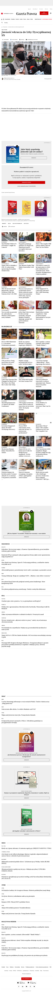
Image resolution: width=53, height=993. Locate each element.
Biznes (3, 560)
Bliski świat (4, 859)
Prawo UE (4, 604)
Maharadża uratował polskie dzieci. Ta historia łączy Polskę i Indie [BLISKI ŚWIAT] (26, 862)
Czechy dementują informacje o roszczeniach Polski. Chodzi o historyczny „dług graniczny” (25, 702)
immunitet (4, 223)
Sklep (51, 9)
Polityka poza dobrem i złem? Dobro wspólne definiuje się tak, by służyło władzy (25, 941)
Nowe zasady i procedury (26, 829)
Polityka (3, 598)
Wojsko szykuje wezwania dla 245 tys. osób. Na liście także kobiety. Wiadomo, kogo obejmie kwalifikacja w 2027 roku (26, 362)
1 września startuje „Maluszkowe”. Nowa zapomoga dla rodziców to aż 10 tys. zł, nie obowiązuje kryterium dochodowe (43, 362)
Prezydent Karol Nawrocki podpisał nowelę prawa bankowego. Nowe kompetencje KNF (23, 582)
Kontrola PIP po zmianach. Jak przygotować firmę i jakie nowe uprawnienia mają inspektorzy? (26, 556)
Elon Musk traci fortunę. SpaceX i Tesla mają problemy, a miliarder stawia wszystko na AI (25, 563)
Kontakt (3, 967)
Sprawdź (33, 158)
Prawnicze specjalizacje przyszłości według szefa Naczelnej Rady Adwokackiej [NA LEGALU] (26, 877)
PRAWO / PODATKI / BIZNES (26, 791)
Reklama (12, 967)
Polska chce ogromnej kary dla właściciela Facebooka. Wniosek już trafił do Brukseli (26, 608)
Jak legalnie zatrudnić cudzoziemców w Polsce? (26, 831)
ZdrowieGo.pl (32, 970)
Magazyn (3, 547)
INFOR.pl (14, 970)
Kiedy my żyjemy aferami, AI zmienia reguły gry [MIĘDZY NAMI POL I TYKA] (25, 343)
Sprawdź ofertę (26, 182)
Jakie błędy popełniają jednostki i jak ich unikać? (32, 150)
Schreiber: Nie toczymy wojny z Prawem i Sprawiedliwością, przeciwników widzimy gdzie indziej (25, 550)
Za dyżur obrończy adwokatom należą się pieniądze (18, 896)
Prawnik (3, 567)
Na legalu (4, 874)
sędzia (9, 223)
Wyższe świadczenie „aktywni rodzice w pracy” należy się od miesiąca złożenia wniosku (24, 621)
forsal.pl (41, 9)
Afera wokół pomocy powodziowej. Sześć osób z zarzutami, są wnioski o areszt (26, 570)
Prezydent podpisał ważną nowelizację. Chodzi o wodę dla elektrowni (23, 589)
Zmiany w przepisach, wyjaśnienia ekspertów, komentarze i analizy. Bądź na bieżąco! (26, 794)
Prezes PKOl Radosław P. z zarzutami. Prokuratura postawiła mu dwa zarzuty (9, 343)
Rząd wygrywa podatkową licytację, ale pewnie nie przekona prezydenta (24, 955)
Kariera (22, 967)
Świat (3, 573)
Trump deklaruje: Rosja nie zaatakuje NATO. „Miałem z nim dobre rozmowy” (26, 576)
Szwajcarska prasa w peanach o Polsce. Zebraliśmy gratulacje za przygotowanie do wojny (22, 721)
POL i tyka (4, 846)
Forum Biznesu (46, 970)
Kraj (3, 579)
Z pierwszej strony (6, 851)
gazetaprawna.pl (26, 970)
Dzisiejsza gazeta (8, 13)
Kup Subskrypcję (44, 13)
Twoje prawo (4, 29)
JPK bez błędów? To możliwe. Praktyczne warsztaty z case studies (26, 533)
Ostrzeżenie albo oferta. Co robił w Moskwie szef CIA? (19, 709)
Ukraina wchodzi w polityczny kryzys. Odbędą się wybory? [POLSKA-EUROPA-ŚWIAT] (24, 870)
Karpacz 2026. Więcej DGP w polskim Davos (16, 902)
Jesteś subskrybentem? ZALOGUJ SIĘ (27, 186)
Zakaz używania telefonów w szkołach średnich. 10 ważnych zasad (23, 614)
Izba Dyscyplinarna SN (17, 223)
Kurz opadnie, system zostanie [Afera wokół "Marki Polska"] (43, 343)
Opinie (3, 712)
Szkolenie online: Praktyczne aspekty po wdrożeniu (32, 154)
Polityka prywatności (30, 967)
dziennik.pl (35, 9)
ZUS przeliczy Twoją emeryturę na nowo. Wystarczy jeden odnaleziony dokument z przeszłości (9, 362)
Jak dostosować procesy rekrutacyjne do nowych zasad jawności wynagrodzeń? (26, 756)
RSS (50, 967)
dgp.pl (29, 9)
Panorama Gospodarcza (26, 973)
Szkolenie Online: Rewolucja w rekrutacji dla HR (26, 753)
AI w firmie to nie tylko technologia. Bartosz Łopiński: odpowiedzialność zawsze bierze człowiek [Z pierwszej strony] (25, 855)
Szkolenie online (26, 531)
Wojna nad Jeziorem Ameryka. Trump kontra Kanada (18, 715)
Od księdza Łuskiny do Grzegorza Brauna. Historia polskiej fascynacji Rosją (26, 890)
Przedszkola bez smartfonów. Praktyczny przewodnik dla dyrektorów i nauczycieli (24, 628)
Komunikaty (17, 967)
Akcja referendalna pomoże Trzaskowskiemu (16, 908)
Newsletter (37, 970)
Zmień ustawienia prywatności (42, 967)
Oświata (3, 612)
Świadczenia (4, 633)
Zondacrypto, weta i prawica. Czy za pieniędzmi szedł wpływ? (21, 601)
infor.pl (46, 9)
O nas (7, 967)
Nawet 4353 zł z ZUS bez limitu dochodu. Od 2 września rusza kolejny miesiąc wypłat (26, 636)
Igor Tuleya (26, 223)
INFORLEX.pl (19, 970)
